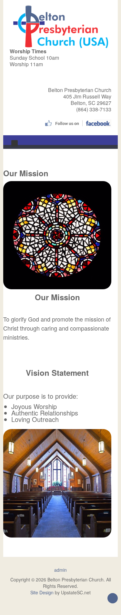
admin (60, 570)
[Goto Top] (112, 599)
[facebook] (77, 122)
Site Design (42, 592)
